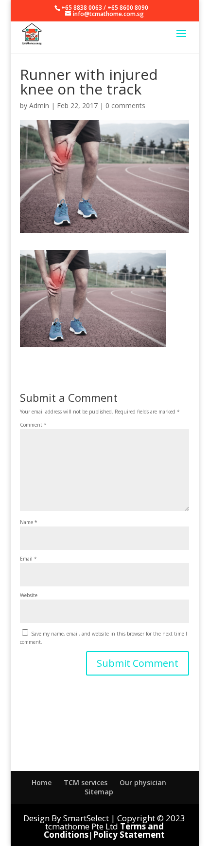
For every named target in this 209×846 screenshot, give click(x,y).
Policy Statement (129, 834)
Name (28, 522)
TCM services (85, 782)
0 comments (125, 105)
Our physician (143, 782)
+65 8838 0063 (81, 7)
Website (28, 595)
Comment (33, 424)
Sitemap (99, 791)
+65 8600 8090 (127, 7)
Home (42, 782)
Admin (39, 105)
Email (28, 558)
